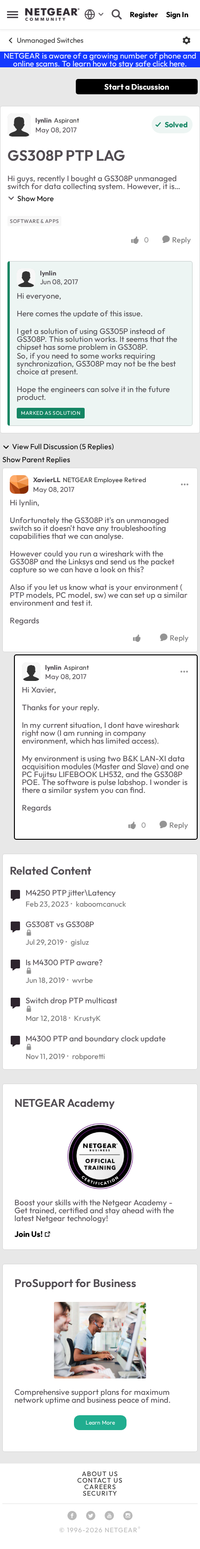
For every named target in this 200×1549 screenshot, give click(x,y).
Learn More (100, 1422)
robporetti (88, 1056)
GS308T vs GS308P (60, 924)
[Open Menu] (186, 40)
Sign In (177, 14)
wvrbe (82, 980)
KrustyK (87, 1018)
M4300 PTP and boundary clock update (96, 1038)
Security (100, 1493)
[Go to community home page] (52, 14)
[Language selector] (94, 14)
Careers (100, 1487)
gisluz (80, 942)
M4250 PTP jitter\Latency (71, 892)
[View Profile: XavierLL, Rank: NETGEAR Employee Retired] (19, 484)
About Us (100, 1474)
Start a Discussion (136, 87)
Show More (35, 198)
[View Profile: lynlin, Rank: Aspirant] (19, 125)
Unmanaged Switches (50, 40)
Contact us (100, 1480)
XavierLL (46, 480)
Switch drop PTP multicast (71, 1000)
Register (144, 14)
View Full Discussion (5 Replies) (63, 447)
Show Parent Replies (36, 459)
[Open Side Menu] (12, 14)
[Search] (116, 14)
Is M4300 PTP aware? (64, 962)
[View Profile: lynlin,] (26, 277)
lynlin (43, 120)
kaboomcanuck (101, 904)
